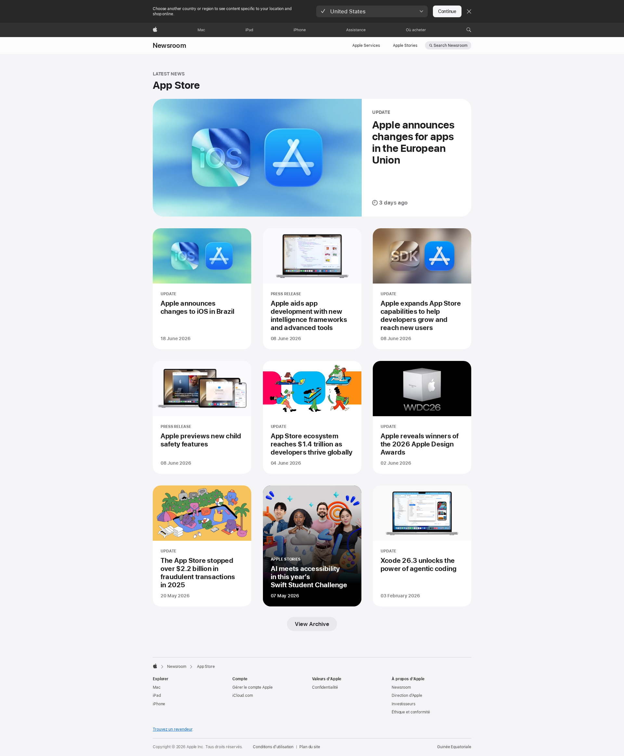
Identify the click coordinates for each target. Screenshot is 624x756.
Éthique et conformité (411, 712)
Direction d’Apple (407, 695)
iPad (157, 695)
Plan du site (309, 747)
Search (450, 45)
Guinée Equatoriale (454, 747)
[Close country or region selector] (469, 11)
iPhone (159, 704)
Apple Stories (405, 45)
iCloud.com (242, 695)
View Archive (312, 624)
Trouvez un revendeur (172, 729)
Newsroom (169, 45)
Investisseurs (403, 704)
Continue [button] (447, 11)
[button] (372, 11)
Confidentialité (325, 687)
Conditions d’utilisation (273, 747)
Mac (157, 687)
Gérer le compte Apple (252, 687)
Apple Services (366, 45)
